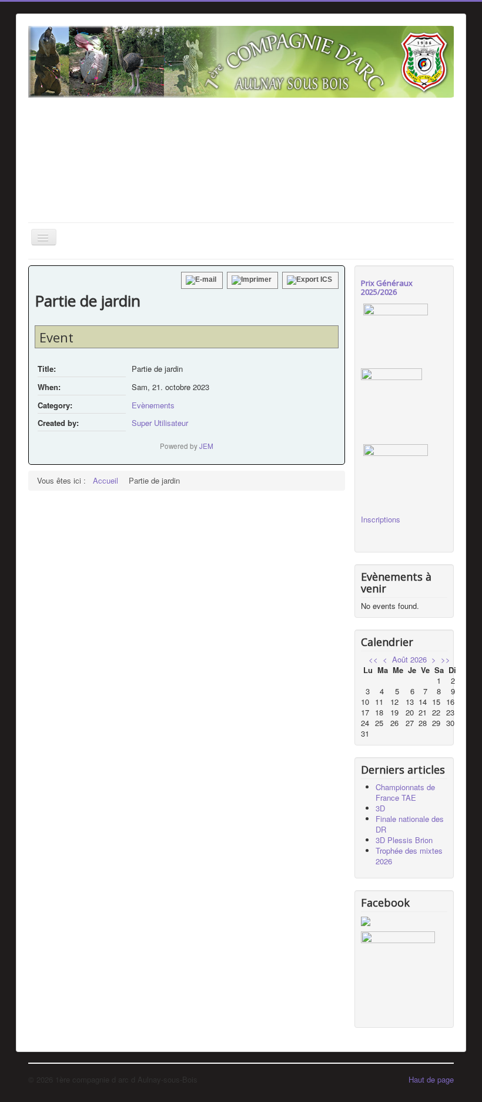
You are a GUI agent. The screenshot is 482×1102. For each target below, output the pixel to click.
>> (445, 659)
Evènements (153, 405)
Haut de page (431, 1079)
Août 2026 (409, 659)
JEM (206, 446)
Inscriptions (380, 519)
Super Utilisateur (160, 422)
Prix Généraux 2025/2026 (387, 287)
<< (373, 659)
